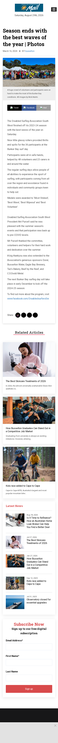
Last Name (12, 671)
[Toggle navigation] (54, 9)
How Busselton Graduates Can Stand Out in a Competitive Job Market (28, 430)
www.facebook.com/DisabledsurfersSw (28, 298)
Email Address (14, 640)
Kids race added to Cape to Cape (23, 485)
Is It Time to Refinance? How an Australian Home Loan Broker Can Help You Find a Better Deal (39, 522)
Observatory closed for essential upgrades (39, 601)
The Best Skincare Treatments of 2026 (26, 381)
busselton (30, 51)
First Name (12, 656)
